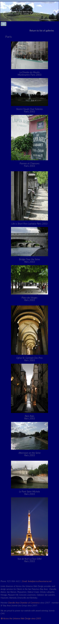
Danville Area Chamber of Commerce (24, 603)
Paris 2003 (29, 110)
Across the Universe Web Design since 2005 (22, 619)
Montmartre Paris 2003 (29, 73)
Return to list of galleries (42, 31)
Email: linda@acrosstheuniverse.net (37, 581)
